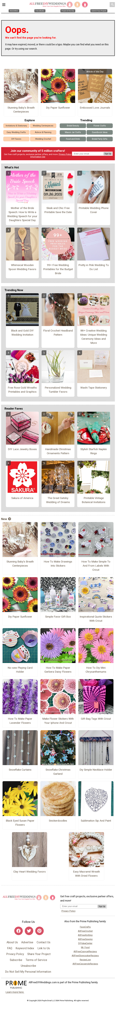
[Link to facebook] (18, 931)
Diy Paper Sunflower (58, 107)
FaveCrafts (85, 927)
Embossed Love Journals (95, 107)
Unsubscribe (28, 965)
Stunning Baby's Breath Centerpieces (21, 109)
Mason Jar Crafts (73, 132)
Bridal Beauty (73, 126)
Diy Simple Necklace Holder (96, 769)
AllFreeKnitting (85, 935)
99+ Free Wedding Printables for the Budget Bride (58, 269)
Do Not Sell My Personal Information (28, 971)
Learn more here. (15, 992)
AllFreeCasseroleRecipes (85, 963)
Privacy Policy (65, 154)
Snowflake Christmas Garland (58, 771)
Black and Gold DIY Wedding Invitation (22, 332)
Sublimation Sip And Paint (96, 820)
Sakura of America (22, 498)
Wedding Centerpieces (43, 126)
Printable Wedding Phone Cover (94, 210)
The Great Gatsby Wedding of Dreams (58, 500)
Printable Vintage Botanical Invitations (93, 500)
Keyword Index (25, 948)
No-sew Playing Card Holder (20, 669)
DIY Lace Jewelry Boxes (22, 449)
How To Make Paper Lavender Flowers (20, 720)
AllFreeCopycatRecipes (85, 951)
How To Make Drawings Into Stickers (58, 563)
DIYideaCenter (85, 943)
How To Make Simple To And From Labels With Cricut (95, 565)
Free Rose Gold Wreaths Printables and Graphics (22, 389)
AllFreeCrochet (85, 931)
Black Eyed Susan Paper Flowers (20, 822)
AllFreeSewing (85, 939)
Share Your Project (39, 954)
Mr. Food (85, 947)
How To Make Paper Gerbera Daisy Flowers (57, 669)
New (4, 519)
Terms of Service (36, 960)
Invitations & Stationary (16, 126)
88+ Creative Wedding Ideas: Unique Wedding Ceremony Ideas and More (93, 336)
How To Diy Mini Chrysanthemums (96, 669)
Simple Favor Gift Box (58, 616)
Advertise (27, 942)
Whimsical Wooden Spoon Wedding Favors (22, 267)
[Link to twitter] (29, 931)
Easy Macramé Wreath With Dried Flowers (86, 873)
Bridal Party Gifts (99, 139)
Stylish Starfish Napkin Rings (93, 451)
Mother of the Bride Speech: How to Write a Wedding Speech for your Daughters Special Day (22, 214)
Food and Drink (73, 139)
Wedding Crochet (43, 139)
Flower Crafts (100, 126)
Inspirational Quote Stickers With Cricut (96, 618)
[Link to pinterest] (39, 931)
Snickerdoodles (58, 820)
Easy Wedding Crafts (16, 132)
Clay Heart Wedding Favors (29, 871)
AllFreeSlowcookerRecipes (85, 955)
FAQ (9, 948)
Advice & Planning (43, 132)
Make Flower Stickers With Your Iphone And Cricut (58, 720)
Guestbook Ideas (100, 132)
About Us (12, 942)
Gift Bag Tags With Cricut (96, 718)
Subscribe (16, 960)
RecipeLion (85, 959)
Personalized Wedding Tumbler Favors (58, 389)
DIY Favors (16, 139)
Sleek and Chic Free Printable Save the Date (58, 210)
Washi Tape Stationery (93, 387)
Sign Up (108, 154)
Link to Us (43, 948)
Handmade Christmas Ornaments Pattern (58, 451)
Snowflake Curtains (20, 769)
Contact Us (43, 942)
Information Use (37, 157)
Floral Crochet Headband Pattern (58, 332)
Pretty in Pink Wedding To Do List (93, 267)
